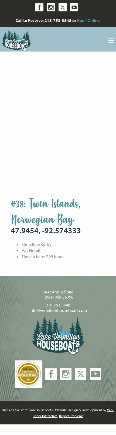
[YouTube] (95, 373)
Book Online (88, 20)
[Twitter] (64, 6)
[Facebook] (40, 6)
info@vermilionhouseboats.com (58, 310)
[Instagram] (52, 6)
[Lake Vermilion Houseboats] (16, 39)
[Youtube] (75, 6)
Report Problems (71, 416)
